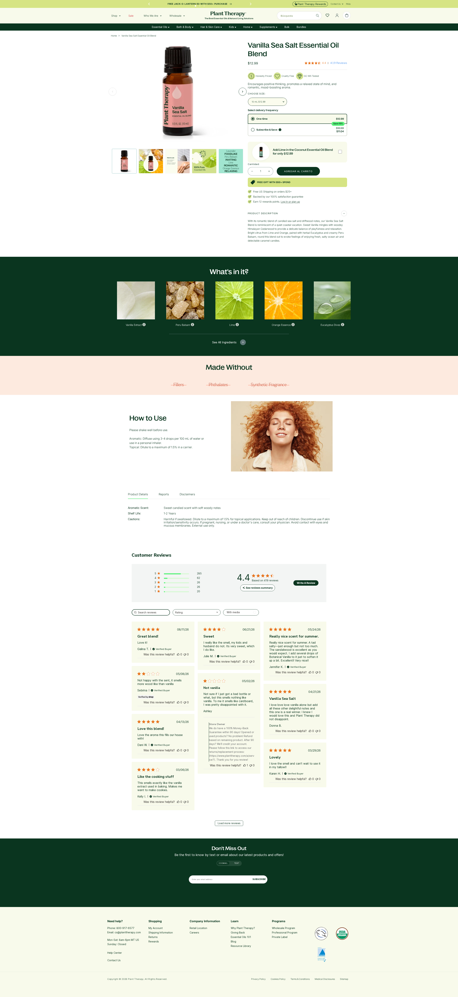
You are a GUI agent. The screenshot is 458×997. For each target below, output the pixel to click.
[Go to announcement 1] (195, 5)
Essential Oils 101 (241, 936)
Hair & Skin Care (210, 26)
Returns (153, 936)
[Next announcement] (251, 4)
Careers (194, 932)
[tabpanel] (229, 518)
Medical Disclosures (325, 979)
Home (247, 26)
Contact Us (114, 960)
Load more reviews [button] (229, 823)
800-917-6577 (125, 928)
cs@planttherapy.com (128, 932)
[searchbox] (151, 612)
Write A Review (306, 582)
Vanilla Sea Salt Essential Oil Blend (138, 36)
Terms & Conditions (300, 979)
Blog (233, 941)
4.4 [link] (324, 63)
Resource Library (241, 945)
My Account (155, 928)
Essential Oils (160, 26)
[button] (335, 4)
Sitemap (344, 979)
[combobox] (299, 16)
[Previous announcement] (149, 4)
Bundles (301, 26)
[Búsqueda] (317, 16)
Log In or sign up (290, 201)
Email (224, 863)
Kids (232, 26)
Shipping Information (160, 932)
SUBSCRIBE (259, 879)
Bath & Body (184, 26)
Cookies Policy (278, 979)
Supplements (268, 26)
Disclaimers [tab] (187, 494)
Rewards (153, 941)
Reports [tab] (164, 494)
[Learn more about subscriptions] (280, 129)
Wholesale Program (283, 928)
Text (236, 863)
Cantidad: (254, 164)
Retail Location (198, 928)
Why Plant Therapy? (243, 928)
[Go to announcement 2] (200, 5)
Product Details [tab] (138, 494)
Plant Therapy (135, 979)
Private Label (280, 936)
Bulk (286, 26)
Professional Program (284, 932)
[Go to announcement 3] (204, 5)
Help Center (114, 952)
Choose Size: (256, 93)
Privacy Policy (258, 979)
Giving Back (238, 932)
